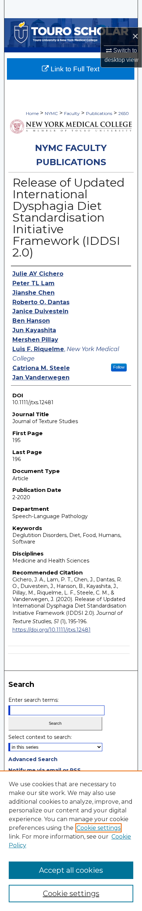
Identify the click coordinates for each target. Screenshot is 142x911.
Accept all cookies (71, 870)
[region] (71, 841)
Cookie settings (98, 827)
